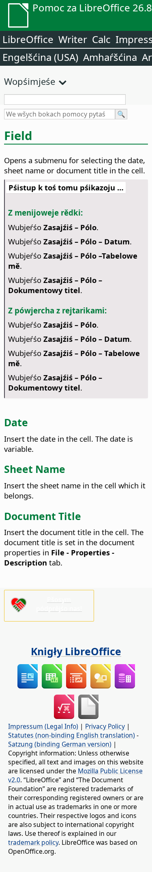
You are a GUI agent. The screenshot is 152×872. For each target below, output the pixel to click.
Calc (101, 39)
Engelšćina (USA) (40, 57)
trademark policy (33, 842)
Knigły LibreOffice (76, 651)
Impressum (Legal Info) (43, 726)
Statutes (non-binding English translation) (71, 735)
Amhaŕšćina (110, 57)
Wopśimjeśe (29, 81)
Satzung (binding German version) (59, 744)
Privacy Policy (105, 726)
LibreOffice (28, 39)
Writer (72, 39)
